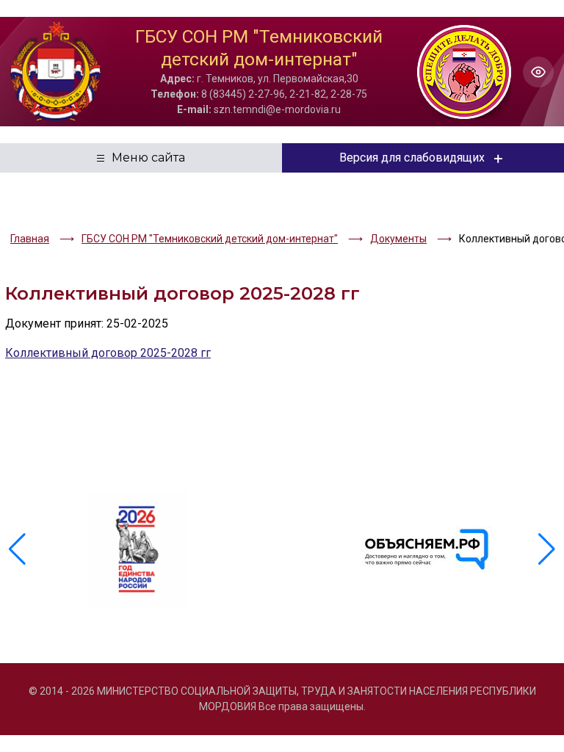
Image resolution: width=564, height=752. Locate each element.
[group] (137, 549)
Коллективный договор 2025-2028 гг (108, 353)
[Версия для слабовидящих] (538, 72)
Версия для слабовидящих (412, 157)
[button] (547, 549)
